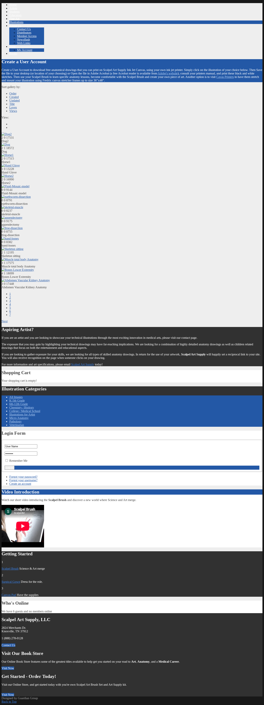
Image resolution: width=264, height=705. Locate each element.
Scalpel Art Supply (82, 364)
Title (12, 104)
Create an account (20, 483)
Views (13, 111)
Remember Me (18, 460)
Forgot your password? (23, 476)
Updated (14, 100)
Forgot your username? (23, 480)
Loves (13, 107)
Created (14, 97)
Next (5, 321)
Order (12, 93)
